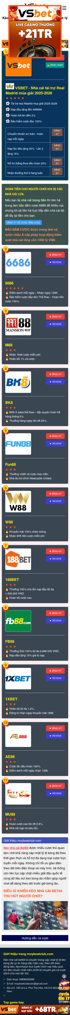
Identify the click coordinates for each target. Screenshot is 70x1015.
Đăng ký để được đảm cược (23, 222)
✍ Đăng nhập (55, 65)
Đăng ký (57, 132)
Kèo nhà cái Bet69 (16, 847)
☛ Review (55, 262)
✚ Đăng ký (55, 254)
